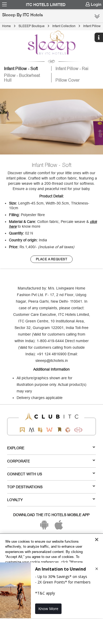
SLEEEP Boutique (31, 26)
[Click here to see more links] (97, 16)
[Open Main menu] (4, 4)
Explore (15, 448)
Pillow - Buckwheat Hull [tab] (22, 77)
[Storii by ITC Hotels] (59, 429)
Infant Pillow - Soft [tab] (21, 68)
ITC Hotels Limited (45, 5)
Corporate (18, 461)
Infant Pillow (92, 26)
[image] (51, 122)
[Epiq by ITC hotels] (40, 429)
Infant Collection (64, 26)
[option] (51, 122)
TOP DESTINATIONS (25, 487)
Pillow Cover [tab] (67, 80)
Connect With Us (24, 474)
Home (6, 26)
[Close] (96, 539)
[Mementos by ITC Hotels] (31, 429)
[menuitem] (4, 4)
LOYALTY (15, 500)
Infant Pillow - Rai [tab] (71, 68)
